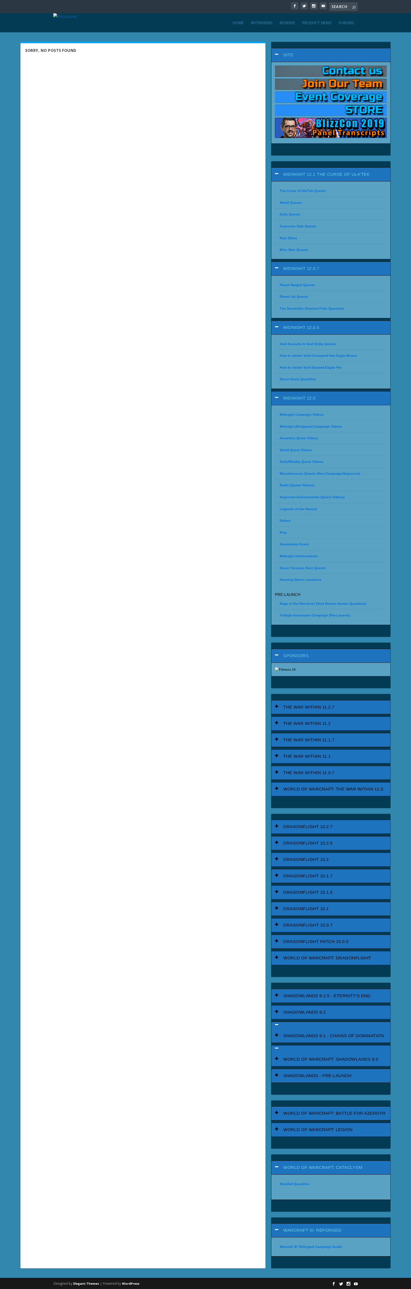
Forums (346, 23)
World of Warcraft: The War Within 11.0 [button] (333, 789)
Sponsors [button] (295, 655)
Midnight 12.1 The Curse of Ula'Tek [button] (326, 174)
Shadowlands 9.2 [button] (304, 1012)
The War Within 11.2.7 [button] (309, 707)
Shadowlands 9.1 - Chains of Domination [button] (333, 1035)
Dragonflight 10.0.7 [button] (308, 925)
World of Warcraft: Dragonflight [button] (327, 958)
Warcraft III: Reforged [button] (312, 1230)
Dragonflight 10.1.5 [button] (308, 892)
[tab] (330, 55)
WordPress (130, 1283)
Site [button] (288, 55)
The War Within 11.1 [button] (307, 756)
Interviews (262, 23)
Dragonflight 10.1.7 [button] (308, 876)
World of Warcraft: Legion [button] (318, 1129)
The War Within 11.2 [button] (307, 723)
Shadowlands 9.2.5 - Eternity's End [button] (326, 995)
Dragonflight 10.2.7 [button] (308, 826)
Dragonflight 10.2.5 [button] (308, 843)
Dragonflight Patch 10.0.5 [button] (316, 941)
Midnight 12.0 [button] (299, 398)
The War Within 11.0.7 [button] (309, 772)
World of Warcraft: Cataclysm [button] (322, 1167)
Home (238, 23)
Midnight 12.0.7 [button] (301, 268)
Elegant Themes (86, 1283)
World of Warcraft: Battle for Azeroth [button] (334, 1113)
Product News (317, 23)
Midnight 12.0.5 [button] (301, 327)
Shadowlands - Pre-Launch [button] (317, 1075)
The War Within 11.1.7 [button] (309, 739)
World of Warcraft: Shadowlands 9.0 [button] (330, 1059)
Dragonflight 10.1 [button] (306, 908)
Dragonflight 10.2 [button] (306, 859)
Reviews (287, 23)
